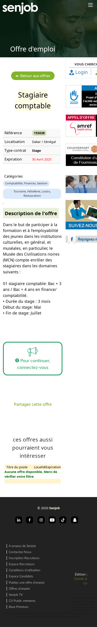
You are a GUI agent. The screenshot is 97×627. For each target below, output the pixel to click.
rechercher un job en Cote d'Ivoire (53, 613)
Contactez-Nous (20, 552)
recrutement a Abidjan (69, 617)
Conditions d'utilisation (24, 570)
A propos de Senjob (22, 546)
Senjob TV (16, 594)
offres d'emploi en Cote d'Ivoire (79, 613)
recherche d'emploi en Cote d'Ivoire (24, 613)
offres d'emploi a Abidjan (50, 617)
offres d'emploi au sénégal (83, 604)
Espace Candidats (21, 576)
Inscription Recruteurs (24, 558)
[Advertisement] (48, 307)
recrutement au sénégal (81, 608)
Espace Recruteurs (22, 564)
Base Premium (18, 607)
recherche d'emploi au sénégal (83, 598)
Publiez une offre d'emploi (26, 582)
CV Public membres (22, 600)
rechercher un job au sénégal (83, 601)
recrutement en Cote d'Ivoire (28, 617)
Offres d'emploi (19, 588)
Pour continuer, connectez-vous (34, 364)
